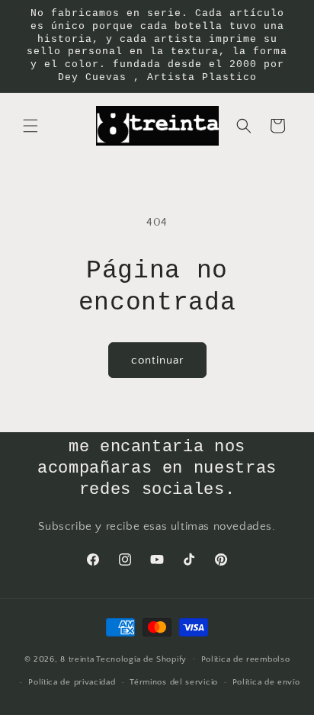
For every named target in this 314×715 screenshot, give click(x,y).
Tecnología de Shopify (141, 658)
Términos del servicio (174, 682)
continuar (157, 360)
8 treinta (77, 658)
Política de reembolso (245, 659)
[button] (30, 126)
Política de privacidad (71, 682)
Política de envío (266, 682)
